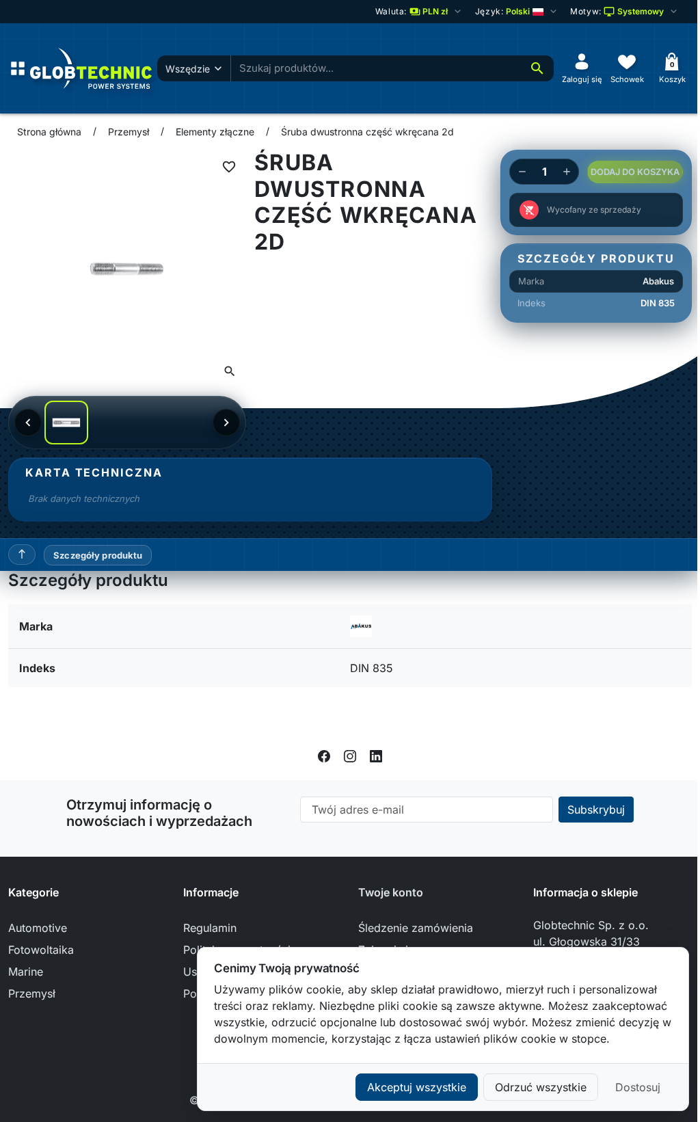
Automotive (37, 928)
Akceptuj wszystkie (416, 1087)
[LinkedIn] (376, 755)
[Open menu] (17, 68)
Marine (25, 971)
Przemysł (31, 993)
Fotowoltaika (41, 950)
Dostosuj (637, 1087)
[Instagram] (350, 755)
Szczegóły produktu (97, 555)
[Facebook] (324, 755)
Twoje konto (390, 892)
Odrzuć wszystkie (541, 1087)
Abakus (658, 281)
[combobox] (376, 68)
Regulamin (210, 928)
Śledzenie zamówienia (415, 928)
